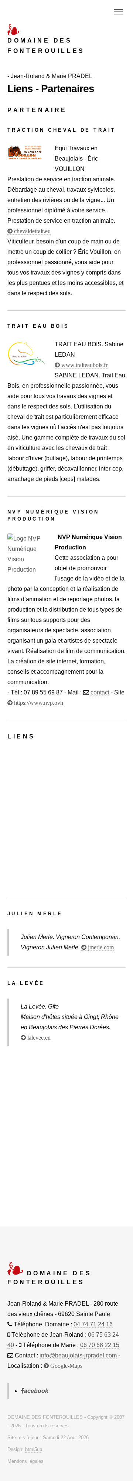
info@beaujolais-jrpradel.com (78, 1355)
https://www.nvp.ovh (38, 703)
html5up (33, 1449)
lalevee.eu (38, 1038)
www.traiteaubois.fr (84, 365)
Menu (118, 12)
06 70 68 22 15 (99, 1345)
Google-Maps (65, 1366)
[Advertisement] (66, 819)
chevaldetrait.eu (32, 231)
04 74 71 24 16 (93, 1324)
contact (99, 692)
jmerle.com (100, 947)
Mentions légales (25, 1461)
